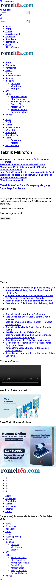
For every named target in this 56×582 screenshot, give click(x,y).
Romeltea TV (11, 135)
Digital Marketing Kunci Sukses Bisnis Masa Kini (29, 295)
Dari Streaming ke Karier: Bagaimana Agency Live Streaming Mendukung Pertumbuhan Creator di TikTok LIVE (30, 290)
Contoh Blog (17, 104)
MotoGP (15, 143)
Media (8, 70)
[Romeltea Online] (17, 7)
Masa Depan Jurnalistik (11, 180)
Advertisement (12, 127)
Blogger (15, 88)
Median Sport (17, 107)
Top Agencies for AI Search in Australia (25, 298)
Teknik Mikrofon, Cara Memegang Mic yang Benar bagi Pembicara (25, 187)
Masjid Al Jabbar (19, 109)
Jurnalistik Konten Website (13, 177)
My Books (10, 130)
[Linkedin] (6, 485)
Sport (8, 137)
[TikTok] (6, 491)
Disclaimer (10, 506)
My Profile (10, 498)
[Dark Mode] (1, 15)
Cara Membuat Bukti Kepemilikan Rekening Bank (29, 303)
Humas (9, 73)
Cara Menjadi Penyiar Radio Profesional (25, 314)
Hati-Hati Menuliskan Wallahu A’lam (23, 332)
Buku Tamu (10, 132)
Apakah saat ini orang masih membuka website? (29, 300)
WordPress (16, 86)
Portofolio (10, 501)
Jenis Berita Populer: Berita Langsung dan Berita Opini (27, 172)
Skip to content (7, 1)
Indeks (8, 114)
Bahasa (9, 78)
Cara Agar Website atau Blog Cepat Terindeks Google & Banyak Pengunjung (28, 336)
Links (8, 94)
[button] (28, 12)
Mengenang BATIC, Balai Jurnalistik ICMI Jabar (23, 167)
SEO (7, 91)
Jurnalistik (10, 68)
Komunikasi (11, 65)
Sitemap (9, 509)
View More (5, 218)
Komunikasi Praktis (20, 101)
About (3, 9)
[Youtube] (6, 488)
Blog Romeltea (18, 99)
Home (8, 62)
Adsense (15, 83)
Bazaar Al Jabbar (19, 112)
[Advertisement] (28, 250)
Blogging (10, 81)
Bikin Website (12, 145)
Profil (8, 9)
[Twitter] (6, 480)
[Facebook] (6, 478)
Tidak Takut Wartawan (11, 169)
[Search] (1, 18)
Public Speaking (13, 75)
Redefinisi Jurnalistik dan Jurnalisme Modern (22, 164)
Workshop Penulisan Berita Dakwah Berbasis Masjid (26, 175)
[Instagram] (6, 483)
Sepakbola (16, 140)
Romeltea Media (19, 96)
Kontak (8, 124)
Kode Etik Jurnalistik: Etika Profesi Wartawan (27, 340)
